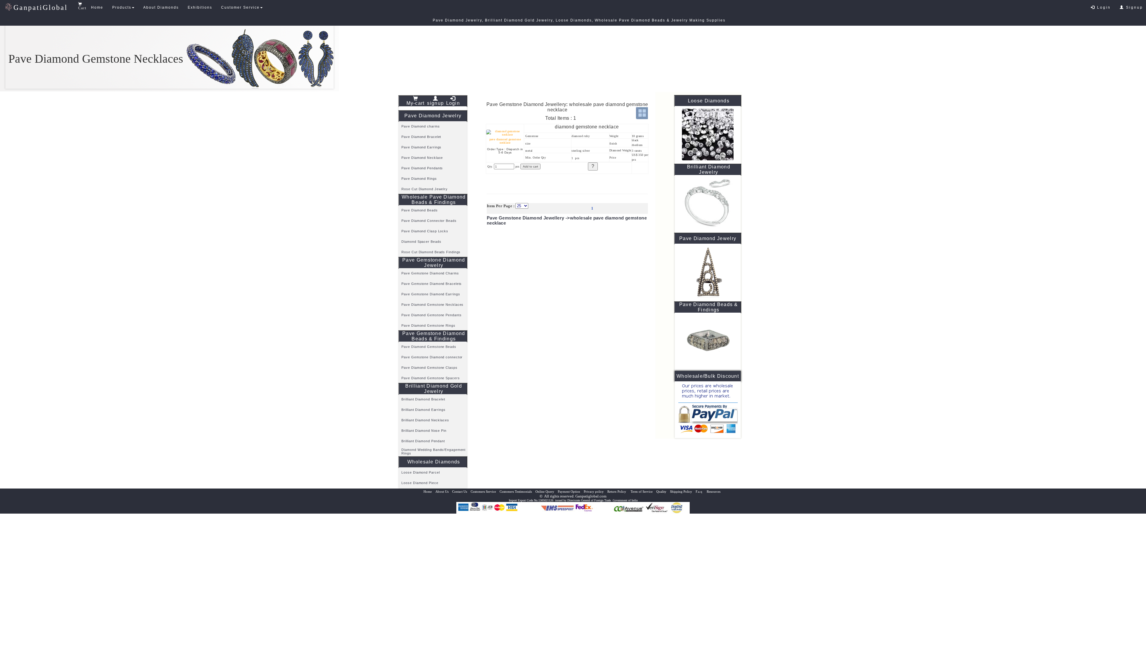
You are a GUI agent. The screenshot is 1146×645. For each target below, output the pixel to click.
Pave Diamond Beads (419, 210)
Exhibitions (200, 7)
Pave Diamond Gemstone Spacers (430, 378)
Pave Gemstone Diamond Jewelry (433, 262)
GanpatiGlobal (40, 7)
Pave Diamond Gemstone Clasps (429, 367)
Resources (713, 491)
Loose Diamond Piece (419, 483)
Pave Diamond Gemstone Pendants (431, 315)
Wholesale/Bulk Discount (708, 376)
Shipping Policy (681, 491)
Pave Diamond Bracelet (421, 137)
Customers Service (483, 491)
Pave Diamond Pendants (422, 168)
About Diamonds (161, 7)
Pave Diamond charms (420, 126)
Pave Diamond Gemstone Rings (428, 325)
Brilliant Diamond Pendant (423, 441)
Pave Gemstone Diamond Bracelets (431, 283)
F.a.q (699, 491)
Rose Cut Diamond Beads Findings (430, 252)
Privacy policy (594, 491)
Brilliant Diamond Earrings (423, 409)
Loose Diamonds (708, 100)
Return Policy (617, 491)
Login (1103, 7)
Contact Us (459, 491)
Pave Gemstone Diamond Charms (430, 273)
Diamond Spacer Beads (421, 241)
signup (435, 103)
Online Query (544, 491)
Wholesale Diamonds (433, 461)
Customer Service (240, 7)
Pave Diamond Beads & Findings (708, 307)
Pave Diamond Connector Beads (428, 220)
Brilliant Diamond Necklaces (425, 420)
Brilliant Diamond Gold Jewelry (433, 388)
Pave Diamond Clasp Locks (424, 231)
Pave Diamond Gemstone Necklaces (432, 304)
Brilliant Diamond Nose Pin (423, 430)
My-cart (415, 103)
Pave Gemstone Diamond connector (432, 357)
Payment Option (569, 491)
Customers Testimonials (516, 491)
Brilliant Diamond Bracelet (423, 399)
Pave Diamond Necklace (422, 157)
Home (97, 7)
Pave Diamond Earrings (421, 147)
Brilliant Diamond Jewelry (708, 169)
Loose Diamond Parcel (420, 472)
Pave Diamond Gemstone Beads (428, 346)
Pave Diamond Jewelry (432, 115)
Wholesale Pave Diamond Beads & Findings (434, 199)
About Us (442, 491)
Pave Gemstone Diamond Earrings (430, 294)
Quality (661, 491)
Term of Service (642, 491)
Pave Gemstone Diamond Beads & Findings (433, 336)
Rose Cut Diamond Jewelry (424, 189)
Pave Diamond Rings (419, 178)
